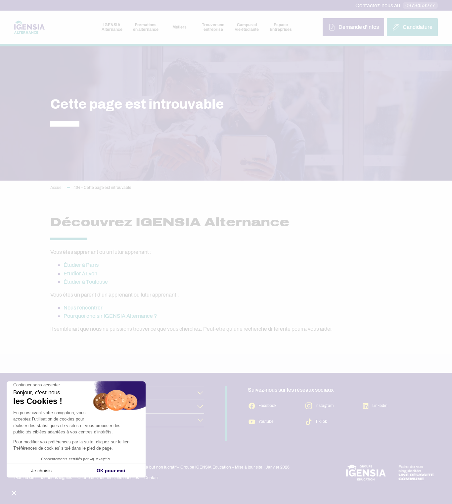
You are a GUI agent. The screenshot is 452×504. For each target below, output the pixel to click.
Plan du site (25, 478)
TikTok (321, 421)
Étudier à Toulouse (86, 282)
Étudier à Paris (81, 265)
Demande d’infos (359, 27)
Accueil (57, 187)
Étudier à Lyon (80, 273)
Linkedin (379, 405)
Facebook (267, 405)
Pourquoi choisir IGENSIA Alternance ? (110, 316)
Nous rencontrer (83, 307)
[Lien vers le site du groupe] (390, 472)
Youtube (266, 421)
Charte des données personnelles (108, 478)
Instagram (324, 405)
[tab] (112, 27)
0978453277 (420, 5)
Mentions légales (56, 478)
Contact (151, 478)
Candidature (417, 27)
